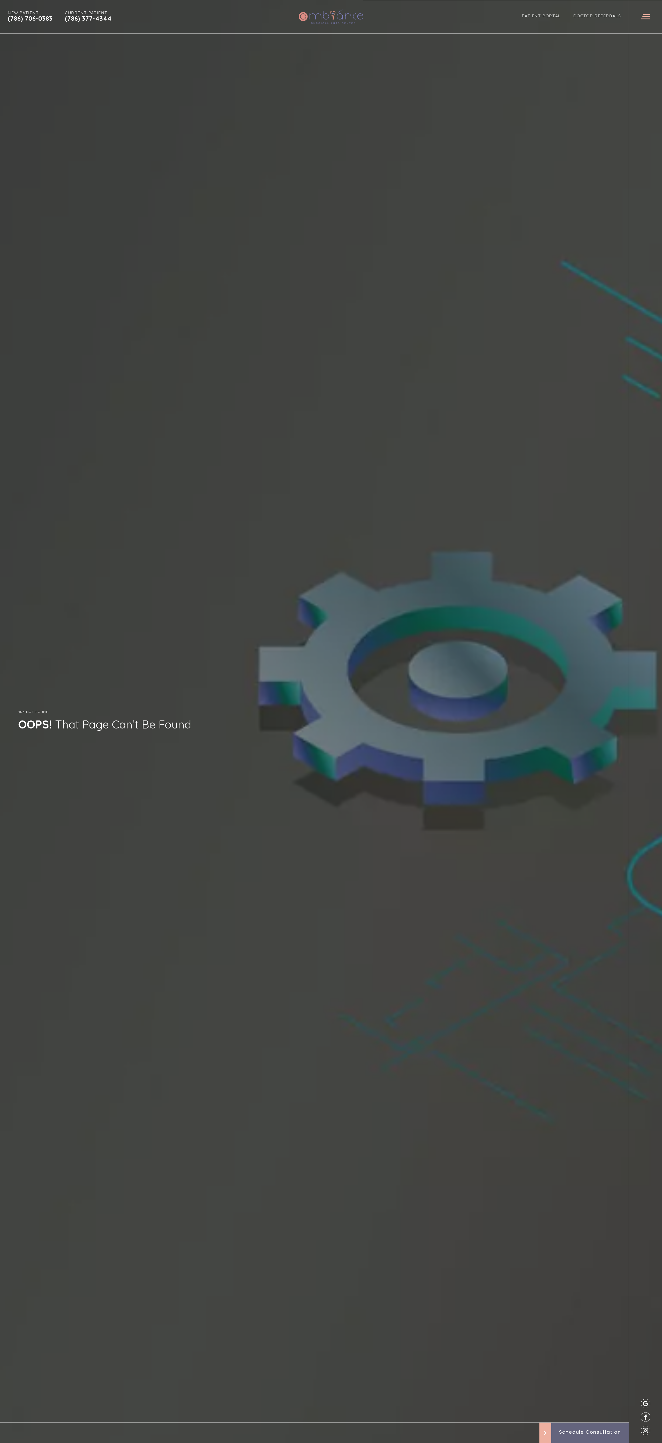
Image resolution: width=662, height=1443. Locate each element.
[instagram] (645, 1430)
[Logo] (331, 16)
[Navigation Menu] (645, 16)
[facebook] (645, 1417)
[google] (645, 1403)
